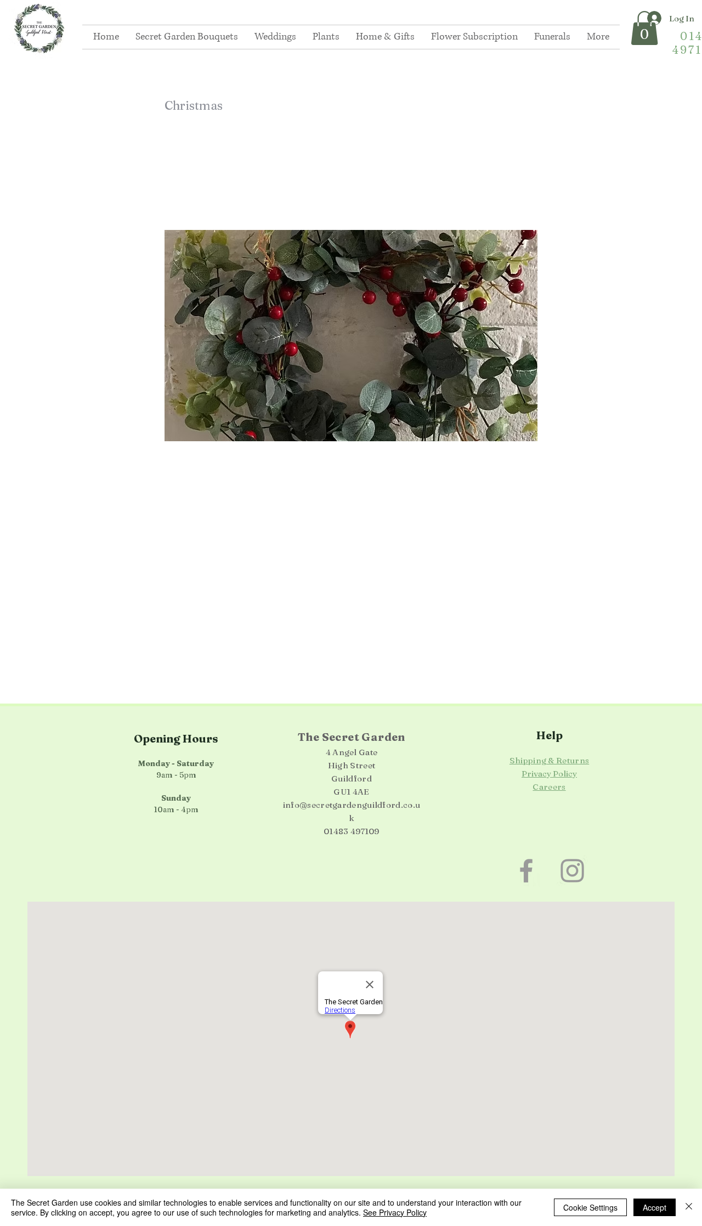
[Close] (688, 1207)
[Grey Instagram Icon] (572, 870)
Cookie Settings (590, 1207)
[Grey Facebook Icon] (526, 870)
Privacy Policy (549, 773)
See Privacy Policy (395, 1212)
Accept (654, 1207)
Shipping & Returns (549, 760)
